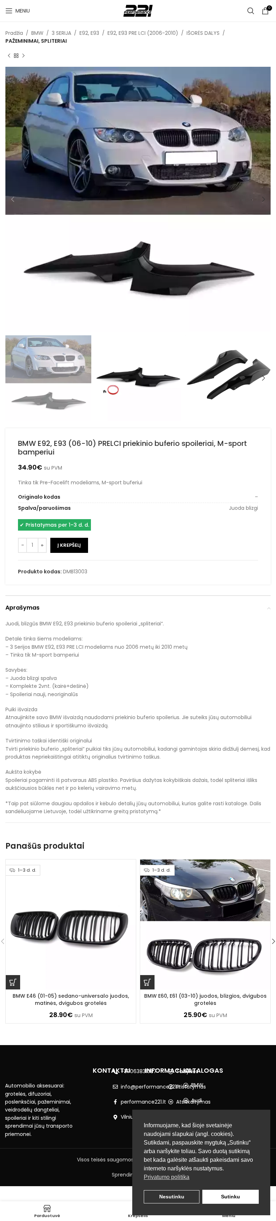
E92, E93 (89, 33)
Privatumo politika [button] (166, 1177)
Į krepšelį (69, 545)
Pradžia (14, 33)
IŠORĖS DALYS (203, 33)
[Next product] (23, 56)
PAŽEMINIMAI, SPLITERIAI (36, 41)
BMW (37, 33)
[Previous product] (9, 56)
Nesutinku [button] (171, 1196)
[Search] (251, 11)
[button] (13, 982)
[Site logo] (138, 10)
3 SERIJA (61, 33)
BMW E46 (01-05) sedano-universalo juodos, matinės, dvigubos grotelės (71, 999)
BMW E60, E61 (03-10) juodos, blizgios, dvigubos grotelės (205, 999)
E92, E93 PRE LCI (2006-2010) (142, 33)
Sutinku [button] (230, 1196)
